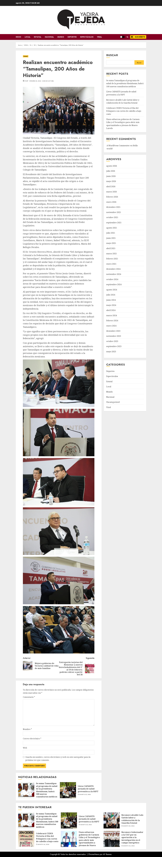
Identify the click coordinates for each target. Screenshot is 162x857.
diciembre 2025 (113, 207)
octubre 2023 (112, 341)
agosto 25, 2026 (85, 794)
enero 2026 (111, 202)
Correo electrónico (32, 738)
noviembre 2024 (113, 274)
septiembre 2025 (113, 222)
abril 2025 (110, 248)
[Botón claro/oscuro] (122, 37)
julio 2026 (110, 171)
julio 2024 (110, 295)
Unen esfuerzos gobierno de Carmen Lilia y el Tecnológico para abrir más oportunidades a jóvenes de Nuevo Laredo (69, 839)
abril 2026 (110, 186)
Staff (26, 81)
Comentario (29, 697)
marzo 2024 (111, 315)
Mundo (60, 37)
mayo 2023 (111, 351)
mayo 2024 (111, 305)
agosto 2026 (111, 166)
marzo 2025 (111, 253)
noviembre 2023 (113, 336)
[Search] (127, 37)
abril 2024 (110, 310)
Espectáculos (86, 37)
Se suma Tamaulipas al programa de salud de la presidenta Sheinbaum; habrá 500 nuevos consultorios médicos (26, 790)
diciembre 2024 (113, 269)
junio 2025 (111, 238)
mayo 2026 (111, 181)
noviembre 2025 (113, 212)
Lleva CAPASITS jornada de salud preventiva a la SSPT (68, 790)
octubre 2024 (112, 279)
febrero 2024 (112, 320)
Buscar (112, 55)
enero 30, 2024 (36, 81)
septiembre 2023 (113, 346)
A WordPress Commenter (118, 145)
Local (27, 37)
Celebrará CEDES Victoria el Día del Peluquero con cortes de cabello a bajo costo (123, 111)
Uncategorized (113, 402)
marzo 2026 (111, 191)
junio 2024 (111, 300)
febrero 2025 (112, 258)
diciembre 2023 (113, 331)
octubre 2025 (112, 217)
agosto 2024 (111, 289)
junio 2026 (111, 176)
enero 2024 (111, 325)
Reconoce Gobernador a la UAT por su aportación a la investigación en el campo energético (112, 839)
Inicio (18, 37)
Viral (99, 37)
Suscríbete (140, 37)
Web (25, 747)
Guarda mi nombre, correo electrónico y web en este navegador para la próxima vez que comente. (57, 758)
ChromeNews (93, 854)
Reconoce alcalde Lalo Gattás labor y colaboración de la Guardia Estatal (112, 820)
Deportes (72, 37)
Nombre (27, 729)
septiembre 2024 (113, 284)
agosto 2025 (111, 227)
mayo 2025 (111, 243)
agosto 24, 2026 (43, 844)
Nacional (49, 37)
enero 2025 (111, 264)
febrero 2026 (112, 196)
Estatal (37, 37)
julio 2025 (110, 233)
